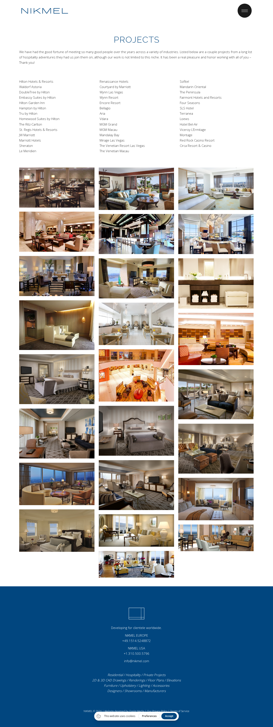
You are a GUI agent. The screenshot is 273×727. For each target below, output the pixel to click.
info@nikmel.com (136, 661)
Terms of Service (179, 711)
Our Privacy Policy (157, 711)
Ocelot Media (136, 711)
